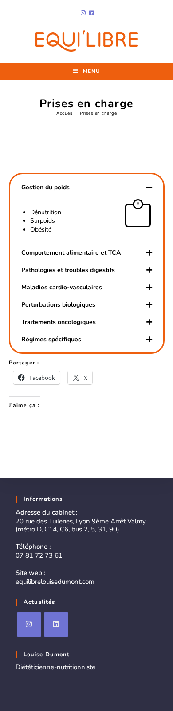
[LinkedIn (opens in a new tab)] (90, 13)
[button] (87, 187)
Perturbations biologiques (58, 304)
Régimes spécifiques (51, 339)
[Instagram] (29, 624)
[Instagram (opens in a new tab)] (83, 13)
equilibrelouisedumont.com (55, 581)
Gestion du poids (45, 187)
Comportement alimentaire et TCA (71, 252)
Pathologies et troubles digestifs (68, 270)
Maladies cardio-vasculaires (61, 287)
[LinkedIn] (56, 624)
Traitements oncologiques (58, 322)
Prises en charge (98, 113)
